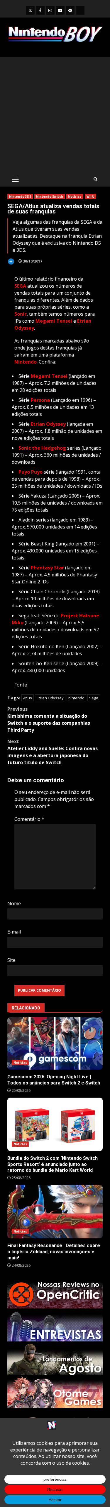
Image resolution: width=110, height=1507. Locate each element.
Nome (14, 903)
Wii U (91, 196)
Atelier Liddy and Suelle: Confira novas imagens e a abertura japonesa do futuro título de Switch (52, 752)
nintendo (76, 698)
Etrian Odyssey (50, 698)
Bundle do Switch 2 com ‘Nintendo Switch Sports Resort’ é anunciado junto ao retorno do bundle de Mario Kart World (55, 1124)
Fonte (20, 685)
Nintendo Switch (49, 196)
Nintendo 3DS (20, 196)
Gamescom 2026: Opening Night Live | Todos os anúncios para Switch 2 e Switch (55, 1043)
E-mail (14, 932)
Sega (93, 698)
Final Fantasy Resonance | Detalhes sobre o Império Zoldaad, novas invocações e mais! (55, 1211)
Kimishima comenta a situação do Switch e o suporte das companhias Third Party (48, 719)
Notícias (75, 196)
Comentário (29, 819)
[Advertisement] (55, 114)
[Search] (95, 179)
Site (11, 960)
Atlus (27, 698)
